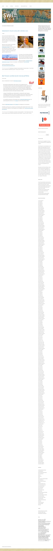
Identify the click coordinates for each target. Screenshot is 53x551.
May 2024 (39, 234)
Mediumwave (40, 528)
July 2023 (39, 246)
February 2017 (40, 342)
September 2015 (40, 363)
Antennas (42, 519)
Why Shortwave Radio (41, 540)
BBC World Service (41, 520)
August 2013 (40, 394)
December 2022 (40, 255)
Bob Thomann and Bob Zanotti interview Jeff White (15, 76)
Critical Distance (40, 471)
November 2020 (40, 286)
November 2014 (40, 375)
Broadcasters (12, 68)
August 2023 (40, 245)
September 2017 (40, 333)
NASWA (39, 482)
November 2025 (40, 211)
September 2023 (40, 244)
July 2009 (39, 455)
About (31, 6)
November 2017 (40, 330)
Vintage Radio (40, 539)
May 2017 (39, 338)
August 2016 (40, 349)
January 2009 (40, 461)
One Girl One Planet (41, 486)
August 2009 (40, 453)
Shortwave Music (48, 534)
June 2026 (39, 203)
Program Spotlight (20, 68)
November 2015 (40, 360)
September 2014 (40, 378)
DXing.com (40, 476)
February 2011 (40, 431)
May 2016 (39, 353)
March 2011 (40, 430)
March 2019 (40, 311)
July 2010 (39, 440)
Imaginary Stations (42, 526)
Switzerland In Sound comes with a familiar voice (15, 31)
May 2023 (39, 249)
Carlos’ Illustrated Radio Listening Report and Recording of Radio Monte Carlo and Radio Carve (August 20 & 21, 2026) (44, 183)
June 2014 (39, 381)
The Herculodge (40, 503)
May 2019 (39, 308)
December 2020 (40, 285)
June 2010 (39, 441)
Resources (17, 6)
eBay (41, 523)
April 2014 (39, 384)
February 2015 (40, 371)
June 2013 (39, 396)
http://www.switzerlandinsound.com (8, 65)
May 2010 (39, 442)
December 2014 (40, 374)
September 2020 (40, 288)
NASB (9, 113)
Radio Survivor (40, 488)
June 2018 (39, 322)
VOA (43, 539)
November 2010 (40, 435)
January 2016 (40, 358)
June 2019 (39, 307)
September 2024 (40, 229)
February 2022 (40, 267)
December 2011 (40, 419)
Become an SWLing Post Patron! (43, 128)
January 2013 (40, 402)
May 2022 (39, 263)
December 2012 (40, 404)
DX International (40, 473)
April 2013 (39, 399)
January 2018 (40, 328)
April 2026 (39, 205)
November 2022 (40, 256)
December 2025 (40, 210)
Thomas (22, 69)
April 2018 (39, 324)
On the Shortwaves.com (42, 484)
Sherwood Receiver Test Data (42, 492)
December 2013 (40, 389)
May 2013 (39, 397)
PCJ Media (16, 104)
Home (3, 6)
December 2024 (40, 225)
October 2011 (40, 421)
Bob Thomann (29, 111)
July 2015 (39, 365)
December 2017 (40, 329)
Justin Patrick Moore (42, 527)
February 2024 (40, 237)
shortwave (43, 532)
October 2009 (40, 451)
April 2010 (39, 443)
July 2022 (39, 261)
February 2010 (40, 446)
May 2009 (39, 456)
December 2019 (40, 299)
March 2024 (40, 236)
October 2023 (40, 242)
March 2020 (40, 296)
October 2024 (40, 227)
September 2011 (40, 422)
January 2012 (40, 417)
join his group (26, 61)
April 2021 (39, 280)
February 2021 (40, 282)
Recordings (44, 531)
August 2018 (40, 319)
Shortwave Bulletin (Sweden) (42, 494)
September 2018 (40, 318)
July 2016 (39, 350)
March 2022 (40, 266)
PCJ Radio (16, 100)
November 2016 (40, 345)
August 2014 (40, 379)
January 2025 (40, 224)
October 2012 (40, 406)
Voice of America (47, 539)
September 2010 (40, 437)
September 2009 (40, 452)
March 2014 (40, 385)
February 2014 (40, 386)
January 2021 (40, 283)
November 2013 (40, 390)
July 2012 (39, 410)
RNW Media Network (17, 80)
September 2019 (40, 303)
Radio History (45, 529)
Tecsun (45, 538)
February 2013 (40, 401)
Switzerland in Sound (11, 69)
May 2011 (39, 427)
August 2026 (40, 200)
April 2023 (39, 250)
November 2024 (40, 226)
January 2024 (40, 239)
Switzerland (6, 69)
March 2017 (40, 340)
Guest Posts (47, 524)
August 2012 (40, 409)
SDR (48, 531)
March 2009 (40, 458)
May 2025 (39, 219)
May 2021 (39, 278)
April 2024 (39, 235)
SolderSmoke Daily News (42, 499)
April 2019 (39, 309)
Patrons (11, 6)
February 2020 (40, 297)
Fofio (39, 477)
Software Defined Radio (43, 537)
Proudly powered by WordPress (6, 546)
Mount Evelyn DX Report (42, 481)
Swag (7, 6)
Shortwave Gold (41, 534)
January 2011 (40, 432)
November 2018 (40, 316)
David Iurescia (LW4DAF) (41, 522)
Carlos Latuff (41, 521)
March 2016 (40, 355)
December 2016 (40, 344)
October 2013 (40, 391)
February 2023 (40, 252)
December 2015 (40, 359)
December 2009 (40, 448)
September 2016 (40, 348)
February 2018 (40, 327)
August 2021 (40, 275)
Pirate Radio (46, 529)
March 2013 (40, 400)
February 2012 (40, 416)
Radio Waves (46, 530)
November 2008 (40, 463)
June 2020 (39, 292)
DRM (39, 523)
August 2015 (40, 364)
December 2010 (40, 433)
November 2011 (40, 420)
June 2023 (39, 247)
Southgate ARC (40, 538)
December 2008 (40, 462)
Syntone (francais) (41, 502)
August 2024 (40, 230)
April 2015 (39, 369)
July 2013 (39, 395)
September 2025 (40, 214)
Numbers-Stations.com (41, 483)
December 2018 (40, 314)
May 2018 (39, 323)
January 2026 (40, 209)
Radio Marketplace (24, 6)
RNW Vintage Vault (41, 489)
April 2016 (39, 354)
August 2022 (40, 260)
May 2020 (39, 293)
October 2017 (40, 332)
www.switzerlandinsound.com (25, 99)
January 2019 (40, 313)
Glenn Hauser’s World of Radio (43, 478)
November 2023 (40, 241)
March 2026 (40, 206)
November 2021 (40, 271)
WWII (48, 540)
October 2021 (40, 272)
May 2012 (39, 412)
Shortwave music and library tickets (43, 189)
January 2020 (40, 298)
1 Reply (3, 33)
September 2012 (40, 407)
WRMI (21, 113)
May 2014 (39, 383)
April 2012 (39, 414)
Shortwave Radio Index (41, 497)
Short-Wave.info (40, 493)
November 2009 (40, 450)
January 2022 (40, 268)
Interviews (15, 111)
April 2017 (39, 339)
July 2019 (39, 306)
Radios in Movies (41, 530)
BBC (45, 519)
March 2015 (40, 370)
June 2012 (39, 411)
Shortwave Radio (25, 68)
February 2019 (40, 312)
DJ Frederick (47, 523)
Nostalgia (15, 68)
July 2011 (39, 425)
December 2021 (40, 270)
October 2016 (40, 347)
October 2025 (40, 213)
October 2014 (40, 376)
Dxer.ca (39, 474)
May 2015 (39, 368)
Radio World (40, 531)
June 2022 (39, 262)
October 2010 (40, 436)
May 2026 (39, 204)
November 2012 (40, 405)
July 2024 (39, 231)
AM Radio (39, 519)
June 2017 (39, 337)
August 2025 (40, 215)
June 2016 (39, 352)
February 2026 (40, 208)
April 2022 (39, 265)
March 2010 (40, 445)
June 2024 (39, 232)
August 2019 (40, 304)
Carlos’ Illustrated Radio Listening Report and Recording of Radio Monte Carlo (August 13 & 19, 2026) (44, 187)
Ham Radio (41, 525)
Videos (48, 538)
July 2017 (39, 335)
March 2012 (40, 415)
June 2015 (39, 366)
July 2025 (39, 216)
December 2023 (40, 240)
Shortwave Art (41, 533)
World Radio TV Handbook (42, 513)
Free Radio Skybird (41, 524)
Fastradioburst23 (46, 523)
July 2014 (39, 380)
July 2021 (39, 276)
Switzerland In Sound (5, 47)
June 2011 (39, 426)
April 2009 (39, 457)
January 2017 (40, 343)
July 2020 (39, 291)
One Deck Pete (41, 529)
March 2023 (40, 251)
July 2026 (39, 201)
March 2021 (40, 281)
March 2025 (40, 221)
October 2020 (40, 287)
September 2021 (40, 273)
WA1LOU (39, 504)
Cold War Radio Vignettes (42, 469)
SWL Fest (39, 500)
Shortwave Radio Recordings (43, 537)
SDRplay (39, 532)
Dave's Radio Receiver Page (42, 472)
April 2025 (39, 220)
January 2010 (40, 447)
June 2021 (39, 277)
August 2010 (40, 438)
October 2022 (40, 257)
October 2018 (40, 317)
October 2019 (40, 302)
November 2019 (40, 301)
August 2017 (40, 334)
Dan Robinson (48, 521)
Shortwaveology (40, 498)
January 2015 (40, 373)
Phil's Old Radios (40, 487)
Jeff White (6, 113)
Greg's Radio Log (40, 479)
